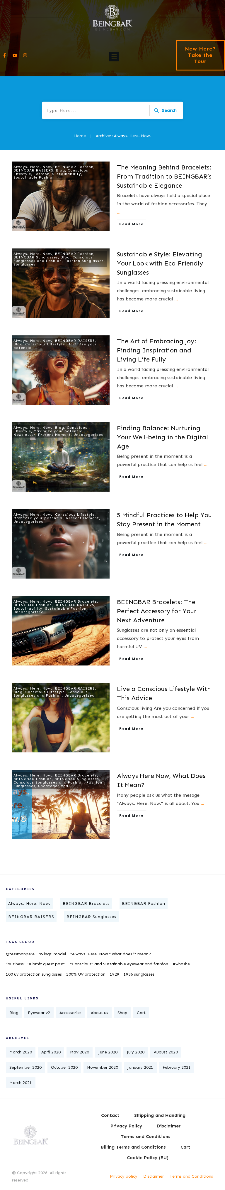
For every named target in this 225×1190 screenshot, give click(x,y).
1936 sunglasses (139, 974)
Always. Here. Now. (32, 167)
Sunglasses (24, 264)
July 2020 (135, 1052)
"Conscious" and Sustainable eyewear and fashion (119, 964)
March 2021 (20, 1082)
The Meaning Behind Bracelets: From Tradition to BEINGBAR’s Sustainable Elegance (164, 176)
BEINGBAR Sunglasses (35, 257)
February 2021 (177, 1067)
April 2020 (51, 1052)
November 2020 (102, 1067)
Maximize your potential (59, 431)
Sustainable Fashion (34, 177)
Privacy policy (123, 1176)
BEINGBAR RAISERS (33, 170)
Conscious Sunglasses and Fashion (53, 259)
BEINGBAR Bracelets (76, 601)
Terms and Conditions (191, 1176)
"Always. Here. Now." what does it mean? (110, 954)
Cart (141, 1012)
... (118, 212)
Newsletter (24, 435)
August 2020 (166, 1052)
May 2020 (79, 1052)
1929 (114, 974)
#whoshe (181, 964)
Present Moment (54, 435)
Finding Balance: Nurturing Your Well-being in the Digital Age (162, 437)
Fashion (42, 174)
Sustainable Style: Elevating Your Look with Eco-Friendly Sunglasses (160, 263)
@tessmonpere (20, 954)
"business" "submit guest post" (36, 964)
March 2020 (20, 1052)
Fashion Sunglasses (84, 261)
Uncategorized (89, 435)
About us (99, 1012)
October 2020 (64, 1067)
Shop (122, 1012)
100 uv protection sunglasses (34, 974)
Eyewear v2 (39, 1012)
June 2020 (107, 1052)
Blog (60, 170)
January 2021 (140, 1067)
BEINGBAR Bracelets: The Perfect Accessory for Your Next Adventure (157, 611)
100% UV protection (85, 974)
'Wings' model (52, 954)
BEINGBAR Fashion (74, 167)
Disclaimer (153, 1176)
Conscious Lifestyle (45, 344)
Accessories (70, 1012)
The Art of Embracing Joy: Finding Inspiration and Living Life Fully (156, 350)
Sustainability (66, 174)
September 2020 (25, 1067)
